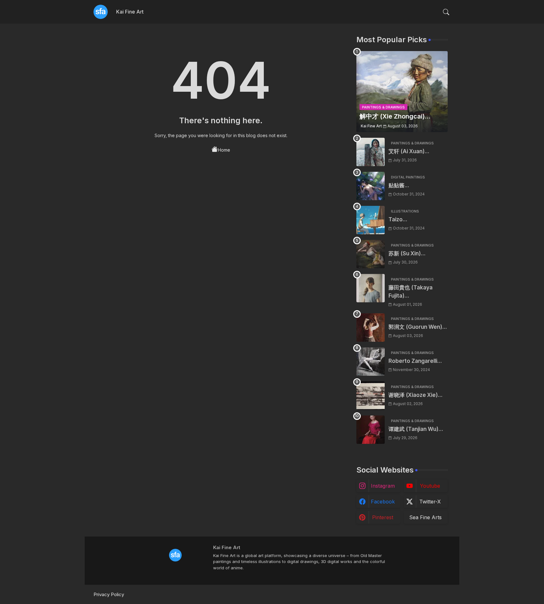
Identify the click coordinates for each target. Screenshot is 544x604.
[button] (446, 12)
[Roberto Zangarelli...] (370, 361)
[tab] (129, 12)
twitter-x (430, 501)
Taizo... (397, 219)
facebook (383, 501)
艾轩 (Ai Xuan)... (408, 151)
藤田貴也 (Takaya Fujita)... (410, 291)
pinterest (382, 517)
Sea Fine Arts (425, 517)
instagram (383, 486)
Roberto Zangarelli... (415, 361)
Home (224, 150)
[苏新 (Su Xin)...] (370, 254)
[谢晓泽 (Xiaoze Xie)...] (370, 395)
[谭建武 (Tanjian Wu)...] (370, 429)
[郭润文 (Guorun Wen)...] (370, 327)
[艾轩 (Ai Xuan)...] (370, 152)
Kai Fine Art (130, 12)
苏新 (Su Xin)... (407, 253)
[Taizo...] (370, 220)
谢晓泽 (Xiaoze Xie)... (415, 395)
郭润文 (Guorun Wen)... (417, 327)
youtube (430, 486)
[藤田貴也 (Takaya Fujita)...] (370, 288)
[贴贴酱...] (370, 186)
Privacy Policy (109, 594)
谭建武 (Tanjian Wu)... (415, 429)
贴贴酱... (398, 185)
